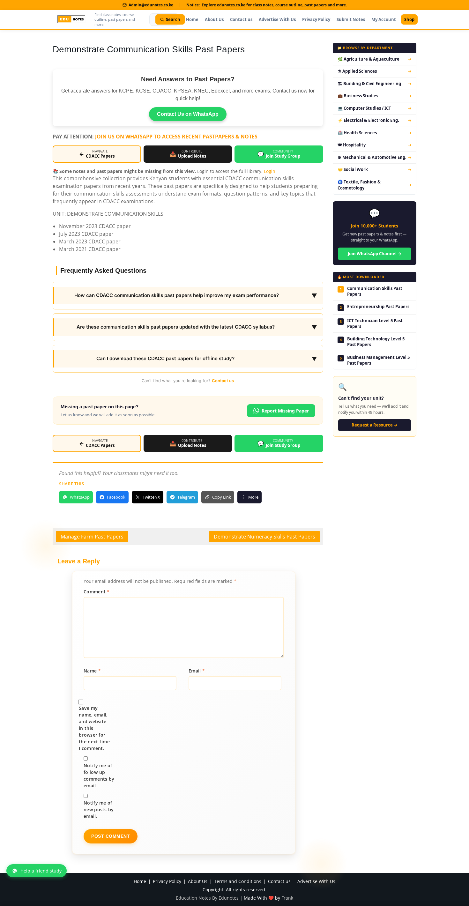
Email (197, 671)
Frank (287, 898)
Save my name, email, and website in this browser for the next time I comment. (94, 728)
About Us (214, 19)
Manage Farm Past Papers (92, 536)
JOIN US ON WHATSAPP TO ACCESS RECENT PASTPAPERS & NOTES (176, 136)
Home (192, 19)
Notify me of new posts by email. (99, 809)
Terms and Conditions (237, 882)
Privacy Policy (316, 19)
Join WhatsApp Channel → (374, 253)
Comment (97, 592)
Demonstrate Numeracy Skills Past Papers (264, 536)
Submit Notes (351, 19)
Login (269, 171)
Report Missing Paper (285, 411)
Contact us (241, 19)
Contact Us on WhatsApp (188, 114)
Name (92, 671)
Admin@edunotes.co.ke (151, 5)
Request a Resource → (375, 425)
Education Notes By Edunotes (207, 898)
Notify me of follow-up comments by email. (99, 775)
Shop (409, 19)
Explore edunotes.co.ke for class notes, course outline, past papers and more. (274, 5)
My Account (383, 19)
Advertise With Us (277, 19)
